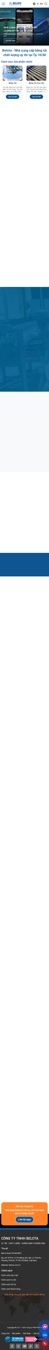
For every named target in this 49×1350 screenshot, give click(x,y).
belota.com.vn (14, 1265)
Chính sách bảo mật (9, 1275)
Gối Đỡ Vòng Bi (12, 241)
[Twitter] (36, 1346)
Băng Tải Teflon (36, 204)
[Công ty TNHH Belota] (15, 4)
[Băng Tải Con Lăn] (36, 73)
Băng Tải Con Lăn (36, 83)
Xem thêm (23, 672)
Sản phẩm (16, 1333)
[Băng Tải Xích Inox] (36, 159)
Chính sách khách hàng (10, 1289)
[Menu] (3, 3)
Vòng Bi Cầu (36, 241)
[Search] (46, 4)
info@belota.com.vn (14, 1073)
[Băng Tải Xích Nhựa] (12, 159)
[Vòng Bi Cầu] (36, 230)
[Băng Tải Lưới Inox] (12, 194)
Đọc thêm (12, 456)
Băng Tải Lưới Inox (13, 204)
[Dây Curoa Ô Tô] (36, 265)
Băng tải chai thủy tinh (13, 441)
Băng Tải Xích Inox (36, 169)
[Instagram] (18, 1346)
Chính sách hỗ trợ (8, 1284)
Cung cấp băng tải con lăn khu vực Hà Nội (22, 951)
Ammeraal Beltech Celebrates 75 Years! (24, 800)
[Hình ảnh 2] (37, 998)
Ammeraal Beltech (24, 843)
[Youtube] (24, 1346)
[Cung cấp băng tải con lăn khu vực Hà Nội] (24, 932)
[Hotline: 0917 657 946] (45, 1343)
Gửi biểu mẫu (24, 1178)
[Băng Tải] (12, 73)
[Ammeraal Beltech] (24, 824)
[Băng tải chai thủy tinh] (24, 422)
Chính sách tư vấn (8, 1280)
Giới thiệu (27, 1333)
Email (6, 1112)
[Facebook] (12, 1346)
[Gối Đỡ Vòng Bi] (12, 230)
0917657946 (11, 1068)
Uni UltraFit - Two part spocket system (24, 887)
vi (38, 4)
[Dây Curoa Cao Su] (12, 265)
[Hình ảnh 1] (12, 998)
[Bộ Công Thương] (15, 1339)
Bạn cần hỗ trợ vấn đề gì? (13, 1132)
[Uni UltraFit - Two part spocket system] (24, 868)
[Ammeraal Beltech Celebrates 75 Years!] (24, 781)
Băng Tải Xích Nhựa (12, 169)
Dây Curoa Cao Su (12, 275)
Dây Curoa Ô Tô (36, 275)
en (41, 4)
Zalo (45, 1335)
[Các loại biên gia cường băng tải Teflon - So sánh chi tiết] (24, 502)
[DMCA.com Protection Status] (34, 1339)
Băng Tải (12, 83)
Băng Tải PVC (36, 133)
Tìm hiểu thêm (10, 41)
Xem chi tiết (12, 97)
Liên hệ (36, 1333)
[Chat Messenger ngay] (45, 1327)
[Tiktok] (30, 1346)
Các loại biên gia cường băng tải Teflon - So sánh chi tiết (23, 523)
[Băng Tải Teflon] (36, 194)
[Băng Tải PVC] (36, 122)
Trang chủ (5, 1333)
